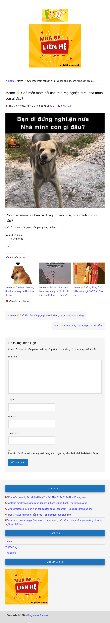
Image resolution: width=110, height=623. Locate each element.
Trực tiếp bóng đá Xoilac (66, 615)
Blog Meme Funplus (54, 15)
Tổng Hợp (10, 553)
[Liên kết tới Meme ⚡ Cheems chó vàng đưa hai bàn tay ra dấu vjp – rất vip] (21, 264)
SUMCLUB (98, 615)
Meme (26, 301)
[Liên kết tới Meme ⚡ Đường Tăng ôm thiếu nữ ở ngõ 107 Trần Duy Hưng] (89, 264)
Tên (11, 400)
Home (11, 81)
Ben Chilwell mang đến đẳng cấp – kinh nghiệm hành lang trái (39, 515)
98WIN (58, 619)
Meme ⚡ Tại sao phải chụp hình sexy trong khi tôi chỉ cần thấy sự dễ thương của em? (54, 291)
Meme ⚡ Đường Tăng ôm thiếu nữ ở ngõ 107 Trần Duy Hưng (88, 291)
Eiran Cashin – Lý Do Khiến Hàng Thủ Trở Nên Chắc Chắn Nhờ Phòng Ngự (47, 497)
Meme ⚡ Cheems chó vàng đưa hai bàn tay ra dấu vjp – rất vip (19, 291)
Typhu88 (44, 619)
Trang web (13, 433)
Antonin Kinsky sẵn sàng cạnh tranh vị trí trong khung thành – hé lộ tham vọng (47, 503)
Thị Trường (11, 547)
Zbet (50, 615)
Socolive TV (85, 615)
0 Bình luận (66, 106)
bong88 (66, 619)
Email (12, 416)
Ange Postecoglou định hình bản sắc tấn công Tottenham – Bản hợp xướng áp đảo (50, 509)
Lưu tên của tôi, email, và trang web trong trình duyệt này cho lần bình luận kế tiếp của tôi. (53, 453)
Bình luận (13, 356)
